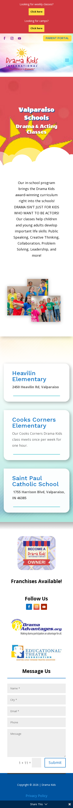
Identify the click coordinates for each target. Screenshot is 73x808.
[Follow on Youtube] (19, 38)
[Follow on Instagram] (12, 38)
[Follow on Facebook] (4, 38)
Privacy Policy (36, 795)
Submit (55, 762)
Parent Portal (57, 38)
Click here (36, 11)
